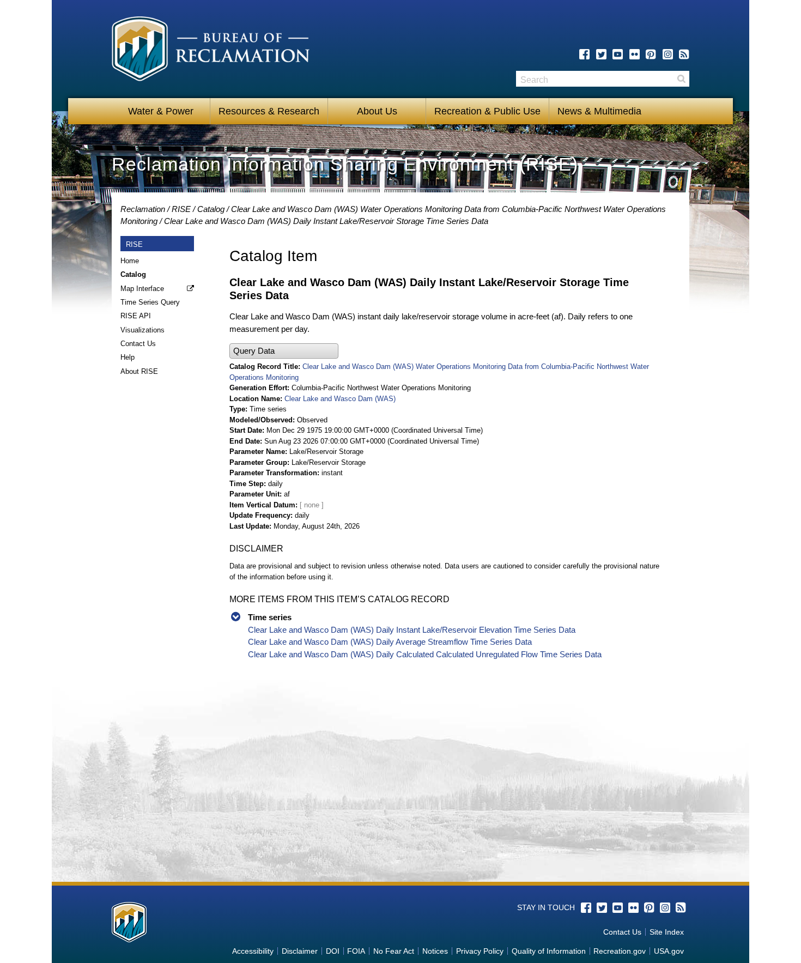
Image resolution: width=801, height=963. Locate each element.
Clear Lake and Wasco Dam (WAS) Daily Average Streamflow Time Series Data (390, 641)
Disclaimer (300, 951)
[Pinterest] (651, 54)
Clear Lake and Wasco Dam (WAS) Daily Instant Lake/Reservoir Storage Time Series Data (326, 221)
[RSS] (684, 54)
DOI (332, 951)
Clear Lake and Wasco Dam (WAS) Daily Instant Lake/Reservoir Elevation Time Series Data (411, 629)
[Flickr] (634, 54)
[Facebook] (584, 54)
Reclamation (142, 209)
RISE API (135, 316)
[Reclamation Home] (211, 50)
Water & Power (160, 111)
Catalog (210, 209)
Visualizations (142, 330)
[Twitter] (601, 54)
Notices (435, 951)
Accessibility (253, 951)
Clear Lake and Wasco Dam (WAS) (340, 399)
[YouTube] (617, 54)
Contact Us (138, 344)
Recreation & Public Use (487, 111)
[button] (283, 351)
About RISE (139, 371)
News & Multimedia (599, 111)
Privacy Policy (479, 951)
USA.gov (669, 951)
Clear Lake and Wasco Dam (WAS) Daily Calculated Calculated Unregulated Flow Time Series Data (425, 654)
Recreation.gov (619, 951)
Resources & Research (269, 111)
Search (681, 79)
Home (129, 261)
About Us (377, 111)
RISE (181, 209)
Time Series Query (150, 302)
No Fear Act (393, 951)
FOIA (356, 951)
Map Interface (142, 288)
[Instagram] (668, 54)
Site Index (667, 932)
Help (127, 357)
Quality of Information (549, 951)
